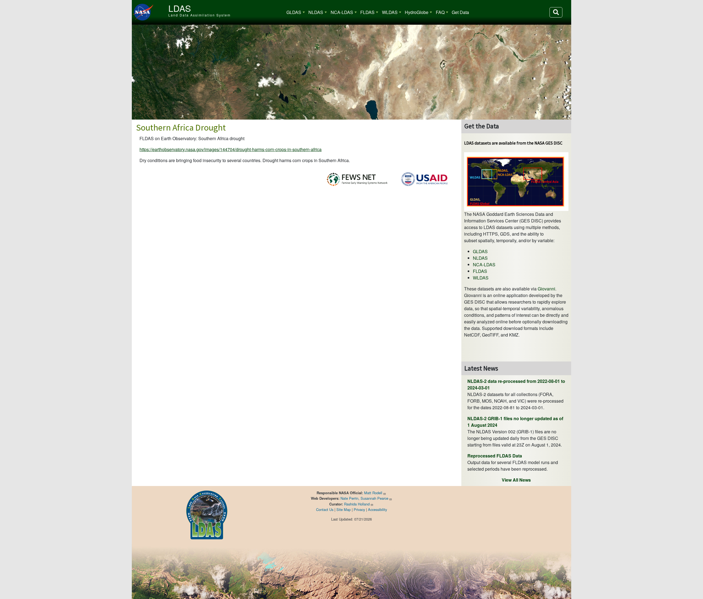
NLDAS (315, 12)
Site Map (343, 509)
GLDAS (293, 12)
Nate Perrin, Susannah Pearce (364, 498)
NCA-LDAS (342, 12)
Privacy (359, 509)
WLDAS (390, 12)
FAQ (440, 12)
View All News (516, 480)
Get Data (460, 12)
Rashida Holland (357, 504)
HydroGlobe (416, 12)
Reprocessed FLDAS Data (494, 456)
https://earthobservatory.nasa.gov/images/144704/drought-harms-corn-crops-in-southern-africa (231, 149)
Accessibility (377, 509)
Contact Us (324, 509)
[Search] (555, 12)
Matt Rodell (373, 492)
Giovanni (546, 289)
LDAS (179, 8)
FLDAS (367, 12)
